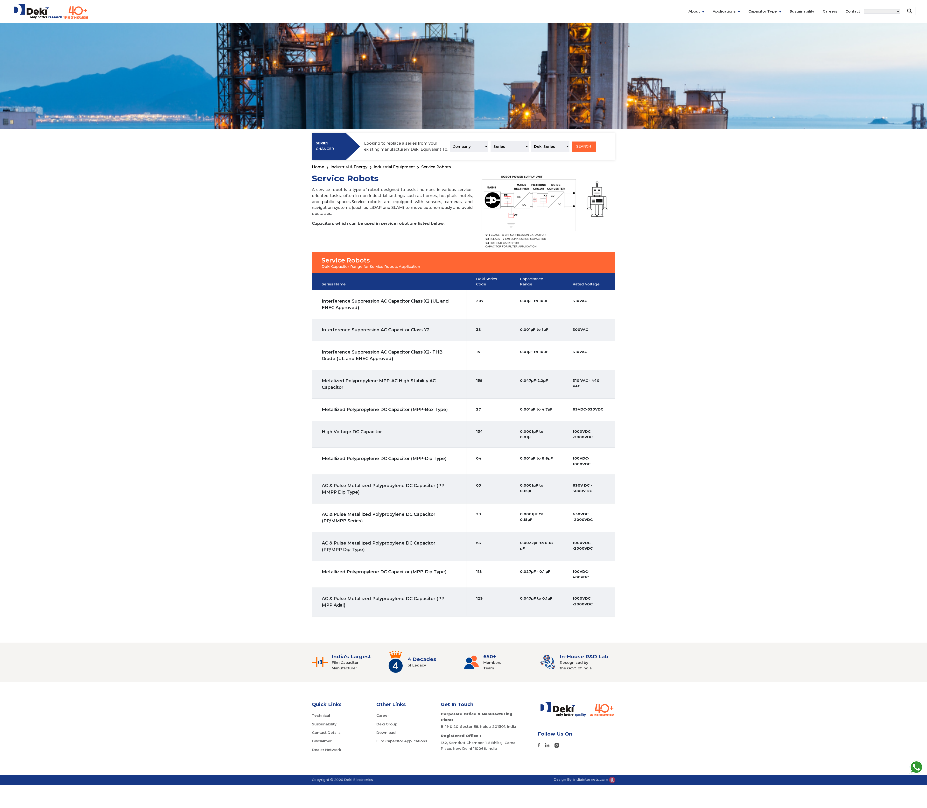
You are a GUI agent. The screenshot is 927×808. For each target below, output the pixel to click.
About (694, 11)
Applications (724, 11)
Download (386, 732)
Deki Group (386, 724)
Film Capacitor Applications (401, 741)
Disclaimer (322, 741)
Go (910, 25)
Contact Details (326, 732)
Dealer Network (326, 749)
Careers (830, 11)
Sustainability (802, 11)
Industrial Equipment (394, 167)
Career (382, 715)
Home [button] (318, 167)
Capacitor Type (762, 11)
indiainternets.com (591, 779)
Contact (852, 11)
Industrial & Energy (348, 167)
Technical (321, 715)
